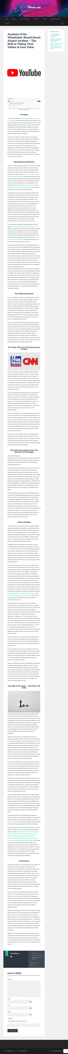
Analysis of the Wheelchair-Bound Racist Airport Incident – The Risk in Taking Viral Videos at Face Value (24, 40)
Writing (36, 19)
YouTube (34, 958)
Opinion (40, 955)
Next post (34, 965)
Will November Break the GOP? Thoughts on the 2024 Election (56, 40)
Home (6, 19)
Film (44, 19)
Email (9, 1005)
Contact (7, 23)
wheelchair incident (36, 957)
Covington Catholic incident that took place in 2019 (24, 226)
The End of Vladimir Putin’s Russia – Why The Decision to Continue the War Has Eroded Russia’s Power (57, 46)
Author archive (11, 956)
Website (9, 1011)
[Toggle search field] (62, 23)
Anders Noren (57, 1050)
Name (9, 998)
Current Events (35, 955)
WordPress (24, 1050)
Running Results (55, 19)
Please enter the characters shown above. (17, 1021)
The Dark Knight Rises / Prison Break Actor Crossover (56, 35)
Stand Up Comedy (25, 19)
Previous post (35, 963)
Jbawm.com (34, 7)
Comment (10, 979)
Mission (14, 19)
